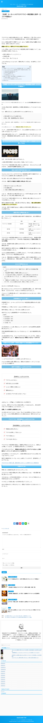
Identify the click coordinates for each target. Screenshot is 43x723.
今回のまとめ (5, 80)
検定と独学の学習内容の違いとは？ (11, 71)
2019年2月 (3, 683)
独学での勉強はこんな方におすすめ (11, 77)
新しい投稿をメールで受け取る (8, 565)
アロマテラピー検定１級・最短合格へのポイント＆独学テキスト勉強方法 (20, 462)
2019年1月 (3, 685)
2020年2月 (3, 663)
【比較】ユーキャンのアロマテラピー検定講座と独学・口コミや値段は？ (17, 68)
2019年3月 (3, 681)
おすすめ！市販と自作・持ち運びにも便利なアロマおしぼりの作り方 (23, 601)
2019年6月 (3, 675)
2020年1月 (3, 665)
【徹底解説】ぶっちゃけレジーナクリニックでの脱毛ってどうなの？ (26, 652)
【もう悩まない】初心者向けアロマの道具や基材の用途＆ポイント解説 (18, 617)
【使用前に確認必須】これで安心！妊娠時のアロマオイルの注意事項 (23, 593)
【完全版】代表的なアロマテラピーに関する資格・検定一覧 (21, 587)
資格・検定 (7, 528)
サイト (3, 558)
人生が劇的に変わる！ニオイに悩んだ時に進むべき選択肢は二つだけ (18, 615)
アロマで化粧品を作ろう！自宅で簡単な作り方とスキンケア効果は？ (23, 579)
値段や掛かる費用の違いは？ (10, 72)
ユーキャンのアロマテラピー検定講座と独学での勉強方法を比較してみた (17, 69)
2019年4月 (3, 679)
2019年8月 (3, 671)
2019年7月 (3, 673)
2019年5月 (3, 677)
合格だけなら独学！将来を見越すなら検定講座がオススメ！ (14, 76)
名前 (3, 549)
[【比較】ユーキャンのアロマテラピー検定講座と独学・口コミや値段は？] (23, 523)
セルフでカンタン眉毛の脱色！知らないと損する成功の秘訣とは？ (25, 657)
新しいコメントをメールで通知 (8, 563)
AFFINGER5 (32, 721)
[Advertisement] (21, 28)
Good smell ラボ (21, 6)
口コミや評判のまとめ (9, 73)
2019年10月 (3, 669)
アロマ (4, 528)
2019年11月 (3, 667)
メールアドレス (5, 553)
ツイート (2, 691)
